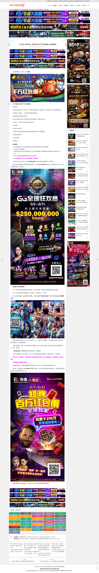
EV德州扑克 (14, 516)
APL (14, 513)
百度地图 (58, 566)
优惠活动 (26, 527)
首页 (49, 5)
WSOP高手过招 (60, 524)
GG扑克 (37, 521)
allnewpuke (44, 536)
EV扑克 (26, 516)
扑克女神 (60, 529)
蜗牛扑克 (81, 1)
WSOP (14, 158)
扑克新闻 (60, 5)
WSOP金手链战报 (49, 524)
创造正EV (26, 529)
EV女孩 (60, 513)
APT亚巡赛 (25, 513)
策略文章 (72, 5)
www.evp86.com (22, 71)
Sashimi (60, 521)
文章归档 (55, 1)
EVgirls (37, 513)
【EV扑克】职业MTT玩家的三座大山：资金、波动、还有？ (16, 551)
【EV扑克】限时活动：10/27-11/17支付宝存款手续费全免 (82, 162)
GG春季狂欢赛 (49, 521)
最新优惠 (16, 9)
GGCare (60, 518)
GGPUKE (26, 521)
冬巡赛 (14, 529)
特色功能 (78, 5)
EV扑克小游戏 (60, 516)
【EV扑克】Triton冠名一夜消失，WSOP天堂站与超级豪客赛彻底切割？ (58, 551)
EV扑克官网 (86, 1)
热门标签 (60, 1)
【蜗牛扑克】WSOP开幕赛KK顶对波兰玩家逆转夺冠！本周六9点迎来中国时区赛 (82, 228)
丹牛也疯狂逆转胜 (14, 527)
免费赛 (60, 527)
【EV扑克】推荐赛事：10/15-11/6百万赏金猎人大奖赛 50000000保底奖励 (82, 202)
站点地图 (54, 566)
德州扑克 (27, 110)
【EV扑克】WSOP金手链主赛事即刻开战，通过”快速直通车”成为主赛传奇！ (82, 189)
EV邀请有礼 (37, 518)
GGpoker (14, 521)
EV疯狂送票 (14, 518)
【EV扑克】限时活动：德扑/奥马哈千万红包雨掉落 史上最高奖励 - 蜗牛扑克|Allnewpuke (39, 538)
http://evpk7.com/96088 (33, 483)
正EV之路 (14, 532)
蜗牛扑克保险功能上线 (81, 194)
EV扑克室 (49, 516)
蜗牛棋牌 (76, 1)
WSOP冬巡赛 (26, 524)
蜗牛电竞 (71, 1)
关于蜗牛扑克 (66, 1)
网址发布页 (49, 1)
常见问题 (84, 5)
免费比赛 (49, 527)
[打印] (44, 46)
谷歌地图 (62, 566)
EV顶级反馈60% (49, 518)
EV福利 (26, 518)
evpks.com (49, 513)
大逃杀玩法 (37, 529)
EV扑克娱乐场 (37, 516)
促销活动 (37, 527)
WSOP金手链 (37, 524)
